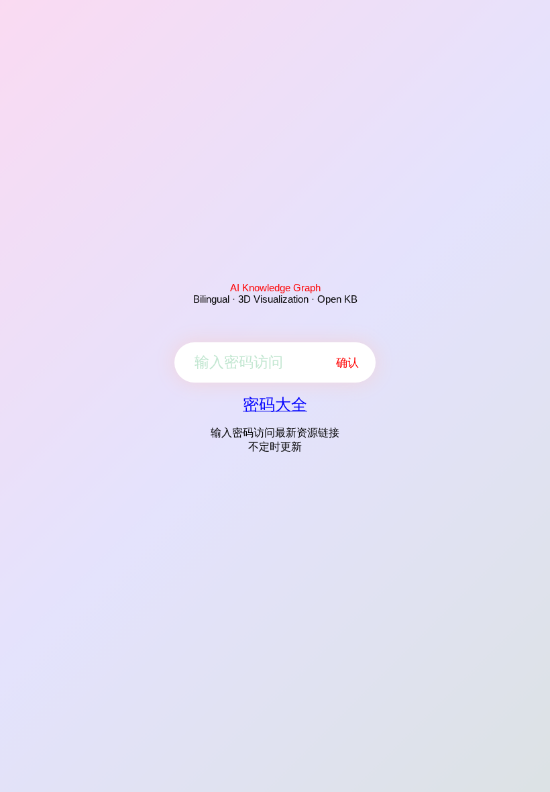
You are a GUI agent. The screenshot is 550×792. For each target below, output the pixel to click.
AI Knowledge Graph (275, 287)
